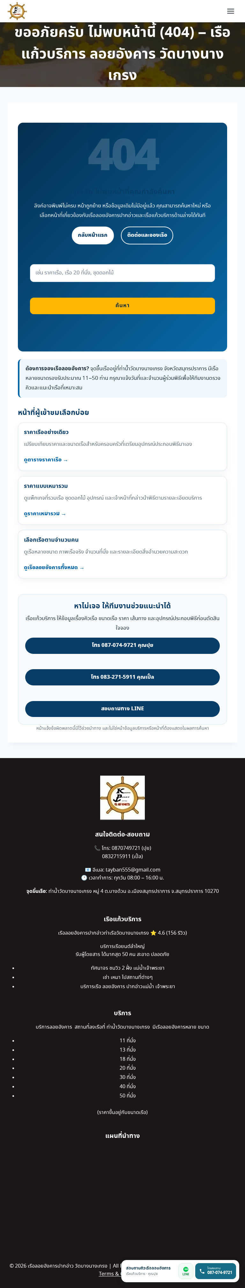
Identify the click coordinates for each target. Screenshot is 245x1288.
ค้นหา (122, 305)
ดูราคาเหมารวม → (45, 514)
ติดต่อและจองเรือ (147, 235)
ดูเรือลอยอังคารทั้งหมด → (54, 567)
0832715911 (117, 856)
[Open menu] (230, 11)
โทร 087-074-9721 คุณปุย (122, 645)
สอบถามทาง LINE (122, 709)
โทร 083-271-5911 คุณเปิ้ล (122, 677)
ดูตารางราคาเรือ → (46, 460)
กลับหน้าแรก (93, 235)
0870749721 (127, 848)
